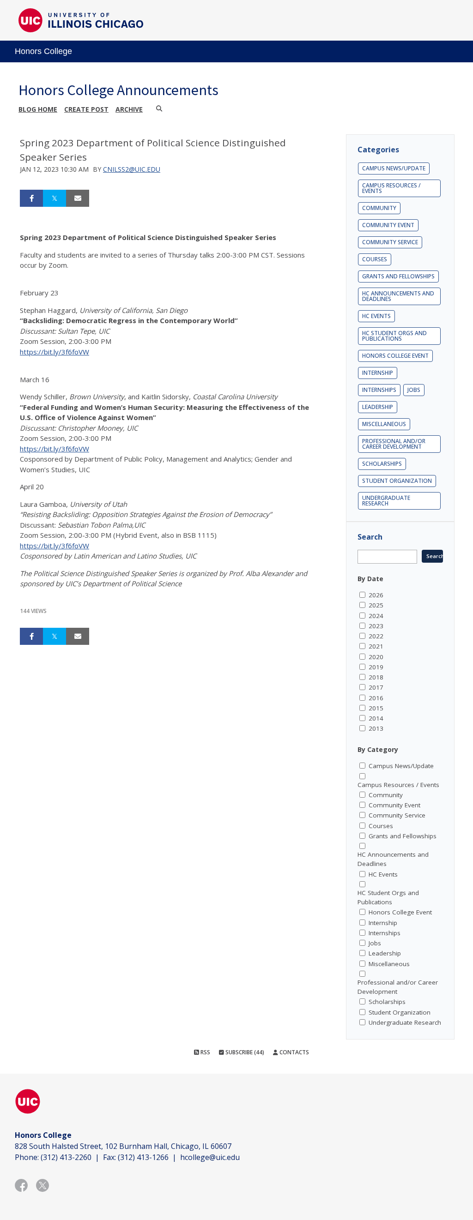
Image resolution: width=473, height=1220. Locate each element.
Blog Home (37, 109)
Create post (86, 109)
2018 (376, 677)
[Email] (77, 198)
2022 (376, 636)
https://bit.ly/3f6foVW (54, 351)
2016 (376, 698)
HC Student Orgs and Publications (394, 336)
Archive (129, 109)
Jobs (413, 390)
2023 (376, 626)
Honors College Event (395, 356)
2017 (376, 687)
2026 (376, 595)
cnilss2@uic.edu (131, 169)
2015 (376, 708)
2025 (376, 605)
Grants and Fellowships (398, 276)
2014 (376, 718)
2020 (376, 657)
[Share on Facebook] (31, 198)
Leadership (377, 407)
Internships (379, 390)
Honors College (43, 51)
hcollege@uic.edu (210, 1157)
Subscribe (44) (244, 1052)
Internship (377, 373)
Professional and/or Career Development (393, 444)
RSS (204, 1052)
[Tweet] (54, 198)
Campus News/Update (393, 168)
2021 (376, 646)
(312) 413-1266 (143, 1157)
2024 (376, 616)
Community (379, 208)
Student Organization (397, 481)
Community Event (388, 225)
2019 (376, 667)
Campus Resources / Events (391, 188)
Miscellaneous (384, 424)
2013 (376, 728)
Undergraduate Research (386, 500)
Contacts (293, 1052)
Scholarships (382, 464)
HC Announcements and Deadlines (398, 296)
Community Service (390, 242)
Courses (374, 259)
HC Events (376, 316)
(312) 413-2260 (66, 1157)
